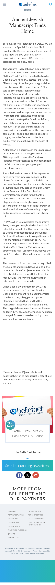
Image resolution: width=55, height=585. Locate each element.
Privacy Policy (34, 511)
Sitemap (11, 534)
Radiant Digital (15, 538)
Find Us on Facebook (17, 530)
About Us (12, 511)
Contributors (14, 526)
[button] (50, 4)
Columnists (13, 522)
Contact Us (13, 519)
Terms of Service (35, 515)
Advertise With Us (16, 515)
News (27, 10)
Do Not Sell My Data (37, 519)
